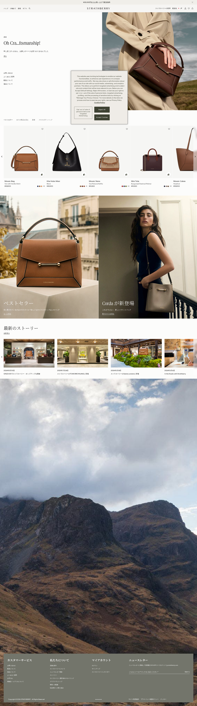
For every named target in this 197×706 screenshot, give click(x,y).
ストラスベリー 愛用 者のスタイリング (62, 678)
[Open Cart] (192, 8)
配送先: (177, 8)
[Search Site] (29, 8)
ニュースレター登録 (56, 672)
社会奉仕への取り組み (57, 688)
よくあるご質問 (12, 675)
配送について (11, 669)
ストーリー (53, 675)
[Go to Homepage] (98, 8)
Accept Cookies (102, 117)
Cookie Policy (99, 103)
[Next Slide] (195, 156)
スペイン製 (97, 2)
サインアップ (96, 669)
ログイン (94, 665)
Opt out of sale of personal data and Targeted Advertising (83, 113)
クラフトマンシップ (56, 681)
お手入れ (10, 678)
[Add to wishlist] (42, 129)
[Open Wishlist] (188, 8)
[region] (99, 97)
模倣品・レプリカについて (15, 681)
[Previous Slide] (2, 156)
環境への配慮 (54, 685)
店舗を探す (53, 665)
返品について (11, 672)
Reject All (101, 110)
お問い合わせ (11, 665)
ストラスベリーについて (57, 669)
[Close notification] (192, 2)
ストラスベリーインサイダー (101, 672)
